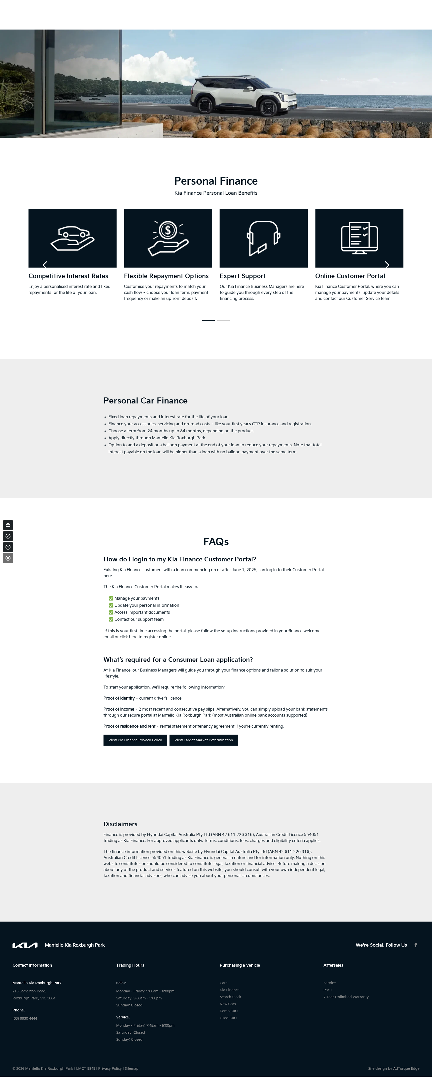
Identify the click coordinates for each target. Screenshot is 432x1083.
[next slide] (387, 265)
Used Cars (228, 1018)
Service (330, 983)
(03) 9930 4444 (24, 1018)
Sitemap (131, 1068)
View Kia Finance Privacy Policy (135, 740)
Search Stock (230, 997)
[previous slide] (44, 265)
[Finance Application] (8, 547)
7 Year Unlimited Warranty (346, 997)
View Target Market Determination (203, 740)
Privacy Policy (110, 1068)
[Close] (8, 558)
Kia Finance (230, 990)
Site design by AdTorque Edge (394, 1068)
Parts (328, 990)
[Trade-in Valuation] (8, 525)
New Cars (228, 1004)
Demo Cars (229, 1011)
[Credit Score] (8, 536)
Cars (224, 983)
